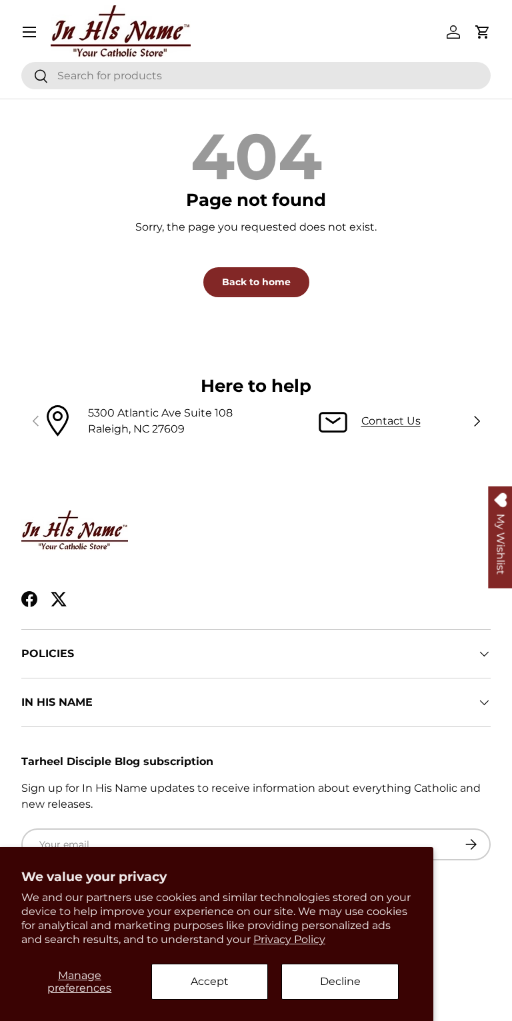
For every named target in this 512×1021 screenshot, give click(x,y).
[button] (482, 32)
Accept (210, 981)
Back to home (256, 282)
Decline (340, 981)
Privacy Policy (289, 939)
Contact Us (391, 421)
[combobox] (256, 75)
